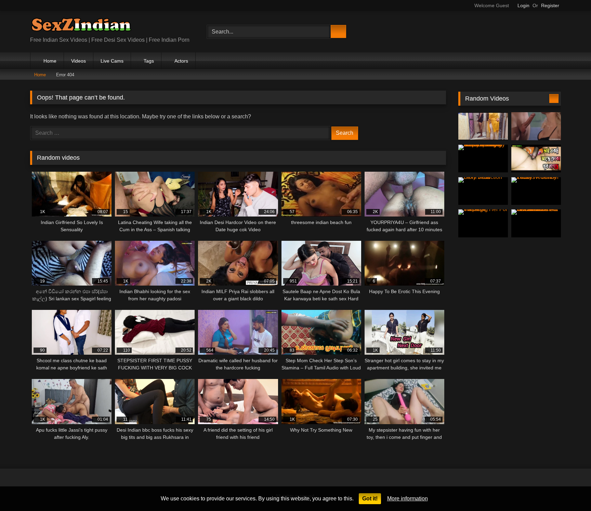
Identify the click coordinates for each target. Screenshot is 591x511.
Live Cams (112, 61)
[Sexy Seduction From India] (483, 191)
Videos (78, 61)
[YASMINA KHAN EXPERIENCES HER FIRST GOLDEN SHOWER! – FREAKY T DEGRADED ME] (536, 223)
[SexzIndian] (81, 26)
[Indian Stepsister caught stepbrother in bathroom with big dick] (483, 126)
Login (523, 5)
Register (550, 5)
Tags (149, 61)
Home (49, 61)
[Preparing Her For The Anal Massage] (483, 223)
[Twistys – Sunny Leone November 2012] (536, 191)
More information (407, 498)
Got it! (370, 498)
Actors (181, 61)
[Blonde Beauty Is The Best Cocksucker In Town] (536, 126)
